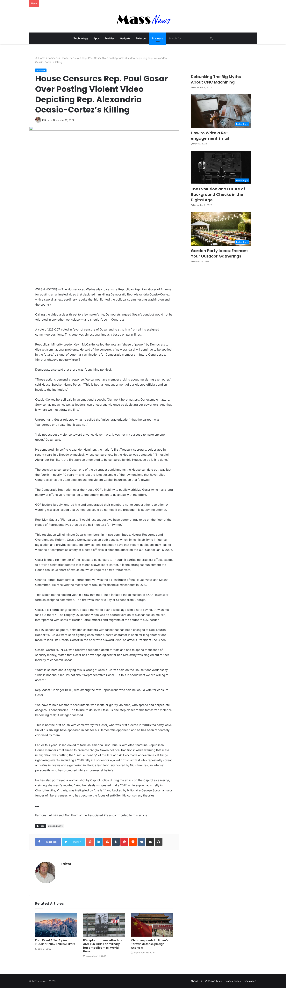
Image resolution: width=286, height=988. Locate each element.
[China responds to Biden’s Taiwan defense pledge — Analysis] (152, 925)
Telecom (141, 38)
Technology (81, 38)
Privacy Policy (233, 981)
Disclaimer (250, 981)
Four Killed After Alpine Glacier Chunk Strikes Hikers (55, 942)
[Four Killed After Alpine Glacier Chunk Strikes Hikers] (56, 925)
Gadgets (125, 38)
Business (157, 38)
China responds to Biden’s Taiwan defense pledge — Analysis (149, 944)
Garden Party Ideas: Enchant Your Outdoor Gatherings (219, 253)
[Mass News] (143, 20)
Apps (96, 38)
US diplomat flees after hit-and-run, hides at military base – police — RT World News (102, 945)
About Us (196, 981)
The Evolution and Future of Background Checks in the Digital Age (218, 194)
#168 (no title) (213, 981)
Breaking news (55, 826)
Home (42, 58)
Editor (45, 120)
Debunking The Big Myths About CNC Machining (216, 79)
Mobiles (110, 38)
